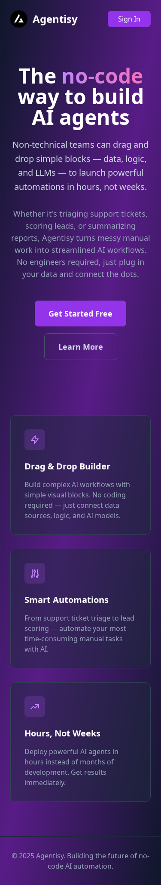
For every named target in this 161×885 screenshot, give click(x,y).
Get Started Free (80, 313)
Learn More (80, 347)
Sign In (129, 19)
